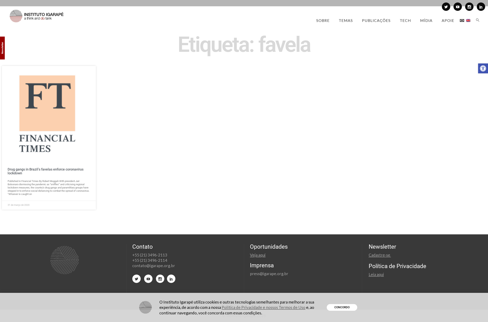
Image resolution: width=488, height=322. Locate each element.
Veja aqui (258, 254)
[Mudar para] (462, 20)
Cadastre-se (380, 254)
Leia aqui (376, 274)
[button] (483, 68)
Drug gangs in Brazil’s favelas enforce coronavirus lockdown (45, 171)
